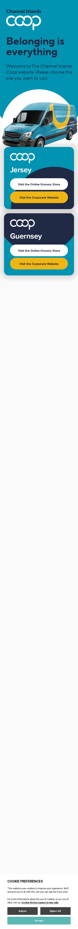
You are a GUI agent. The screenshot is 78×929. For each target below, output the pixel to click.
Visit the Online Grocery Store (39, 184)
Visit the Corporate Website (39, 198)
